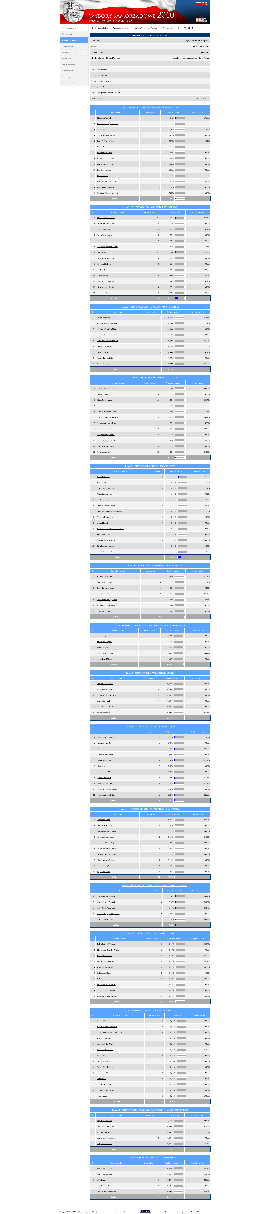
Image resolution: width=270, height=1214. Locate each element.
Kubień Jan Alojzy (104, 293)
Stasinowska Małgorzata (105, 1073)
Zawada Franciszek (104, 317)
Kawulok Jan (101, 482)
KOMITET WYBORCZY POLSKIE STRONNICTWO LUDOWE (154, 207)
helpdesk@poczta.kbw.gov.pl (89, 1212)
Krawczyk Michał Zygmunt (108, 843)
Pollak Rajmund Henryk (106, 944)
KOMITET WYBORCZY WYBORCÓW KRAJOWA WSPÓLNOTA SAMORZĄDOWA (154, 625)
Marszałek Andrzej (104, 118)
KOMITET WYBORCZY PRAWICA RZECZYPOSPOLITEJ (154, 1010)
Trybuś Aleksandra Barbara (107, 411)
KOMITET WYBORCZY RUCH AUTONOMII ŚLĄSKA (154, 726)
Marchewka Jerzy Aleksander (107, 341)
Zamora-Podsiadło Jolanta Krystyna (110, 511)
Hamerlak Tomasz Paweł (106, 258)
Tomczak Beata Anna (104, 346)
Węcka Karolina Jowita (105, 707)
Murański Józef (102, 523)
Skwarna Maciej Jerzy (105, 264)
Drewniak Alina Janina (105, 684)
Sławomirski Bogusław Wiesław (108, 950)
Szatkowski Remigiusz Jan (106, 1138)
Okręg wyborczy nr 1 (171, 28)
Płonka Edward (103, 275)
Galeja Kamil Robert (104, 1144)
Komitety (65, 52)
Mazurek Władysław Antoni (108, 440)
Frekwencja (66, 77)
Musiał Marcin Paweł (105, 754)
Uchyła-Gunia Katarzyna (106, 896)
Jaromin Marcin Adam (105, 689)
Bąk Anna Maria (103, 979)
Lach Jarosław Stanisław (105, 594)
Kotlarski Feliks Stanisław (106, 576)
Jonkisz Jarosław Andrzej (106, 135)
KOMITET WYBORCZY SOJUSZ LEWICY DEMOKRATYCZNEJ (154, 107)
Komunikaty (66, 58)
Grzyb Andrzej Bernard (106, 287)
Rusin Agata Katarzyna (105, 187)
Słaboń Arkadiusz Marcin (106, 985)
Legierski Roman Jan (104, 1121)
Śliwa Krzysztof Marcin (105, 546)
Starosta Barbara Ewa (104, 701)
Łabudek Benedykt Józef (106, 1090)
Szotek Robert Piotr (105, 772)
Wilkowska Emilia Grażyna (107, 848)
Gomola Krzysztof (104, 778)
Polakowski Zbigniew (105, 164)
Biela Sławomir (103, 766)
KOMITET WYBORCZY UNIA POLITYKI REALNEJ (154, 673)
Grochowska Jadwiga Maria (107, 600)
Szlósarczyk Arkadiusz (105, 1168)
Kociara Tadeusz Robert (105, 358)
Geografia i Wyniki (69, 40)
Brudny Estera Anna (104, 153)
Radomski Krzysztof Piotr (106, 181)
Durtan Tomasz (102, 176)
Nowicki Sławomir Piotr (105, 552)
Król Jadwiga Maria (104, 1061)
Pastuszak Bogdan (104, 866)
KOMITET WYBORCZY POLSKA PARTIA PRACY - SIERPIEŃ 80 (154, 307)
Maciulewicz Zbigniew (105, 653)
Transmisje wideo (68, 64)
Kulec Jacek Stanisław (105, 400)
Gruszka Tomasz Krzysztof (106, 540)
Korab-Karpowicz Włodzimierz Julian (110, 529)
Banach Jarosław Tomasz (106, 147)
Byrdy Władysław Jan (105, 235)
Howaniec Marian (103, 611)
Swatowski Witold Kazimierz (107, 193)
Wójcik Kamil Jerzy (104, 1084)
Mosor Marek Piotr (104, 760)
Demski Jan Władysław (105, 1067)
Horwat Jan (102, 749)
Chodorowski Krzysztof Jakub (108, 500)
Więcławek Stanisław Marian (107, 329)
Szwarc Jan (101, 129)
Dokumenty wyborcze (70, 83)
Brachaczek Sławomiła (105, 517)
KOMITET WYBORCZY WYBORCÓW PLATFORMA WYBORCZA (155, 809)
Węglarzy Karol (103, 394)
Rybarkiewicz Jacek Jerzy (107, 423)
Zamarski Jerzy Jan (104, 743)
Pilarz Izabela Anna (104, 229)
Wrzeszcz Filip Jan (103, 1132)
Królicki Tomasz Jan (105, 270)
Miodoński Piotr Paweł (105, 1126)
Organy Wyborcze (68, 46)
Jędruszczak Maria (104, 973)
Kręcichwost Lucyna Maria (107, 388)
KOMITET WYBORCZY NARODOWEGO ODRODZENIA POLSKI (155, 1158)
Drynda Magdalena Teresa (107, 854)
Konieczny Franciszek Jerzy (108, 247)
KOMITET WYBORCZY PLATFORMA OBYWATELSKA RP (154, 378)
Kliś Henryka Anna (104, 170)
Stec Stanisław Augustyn (106, 281)
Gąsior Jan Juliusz (104, 872)
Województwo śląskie (121, 28)
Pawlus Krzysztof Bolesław (106, 636)
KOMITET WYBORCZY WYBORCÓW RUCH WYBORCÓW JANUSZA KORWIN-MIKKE (155, 1110)
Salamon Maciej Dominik (106, 902)
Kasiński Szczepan (103, 364)
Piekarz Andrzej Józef (105, 429)
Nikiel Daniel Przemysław (106, 908)
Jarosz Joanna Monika (105, 919)
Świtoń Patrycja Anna (104, 1174)
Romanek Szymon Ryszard (107, 996)
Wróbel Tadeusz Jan (104, 1038)
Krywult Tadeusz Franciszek (107, 323)
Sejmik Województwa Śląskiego (146, 28)
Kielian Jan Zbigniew (104, 642)
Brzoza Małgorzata (104, 712)
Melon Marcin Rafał (105, 783)
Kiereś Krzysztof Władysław (108, 417)
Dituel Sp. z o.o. (130, 1212)
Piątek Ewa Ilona (104, 820)
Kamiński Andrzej (103, 477)
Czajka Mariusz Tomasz (106, 860)
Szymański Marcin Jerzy (106, 837)
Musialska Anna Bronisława (107, 961)
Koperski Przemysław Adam (107, 124)
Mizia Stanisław (102, 1096)
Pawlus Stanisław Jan (104, 494)
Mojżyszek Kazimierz (105, 1050)
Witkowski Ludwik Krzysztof (107, 605)
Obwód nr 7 (188, 28)
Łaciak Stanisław (104, 406)
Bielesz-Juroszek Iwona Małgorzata (109, 1032)
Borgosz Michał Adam (105, 1044)
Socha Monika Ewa (104, 534)
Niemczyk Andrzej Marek (107, 831)
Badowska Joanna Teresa (106, 241)
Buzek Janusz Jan (104, 452)
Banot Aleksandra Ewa (105, 141)
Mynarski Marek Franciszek (107, 1027)
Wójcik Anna (101, 1180)
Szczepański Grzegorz (106, 737)
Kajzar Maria (101, 1055)
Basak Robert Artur (104, 352)
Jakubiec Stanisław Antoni (106, 505)
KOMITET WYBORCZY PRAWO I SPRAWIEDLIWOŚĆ (154, 466)
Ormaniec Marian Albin (106, 218)
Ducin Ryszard (103, 252)
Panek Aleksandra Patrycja (106, 1191)
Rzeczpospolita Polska (100, 28)
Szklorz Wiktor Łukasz (106, 446)
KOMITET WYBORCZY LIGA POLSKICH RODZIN (154, 933)
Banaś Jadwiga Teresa (104, 582)
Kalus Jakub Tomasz (104, 956)
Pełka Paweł (101, 1079)
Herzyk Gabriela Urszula (106, 158)
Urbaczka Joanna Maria (105, 967)
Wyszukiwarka (67, 34)
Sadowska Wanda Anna (105, 588)
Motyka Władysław (104, 1021)
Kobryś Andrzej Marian (106, 435)
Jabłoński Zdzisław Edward (107, 789)
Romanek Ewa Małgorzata (106, 695)
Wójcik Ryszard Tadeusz (106, 223)
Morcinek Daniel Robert (106, 795)
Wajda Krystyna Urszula (106, 825)
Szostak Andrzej (103, 647)
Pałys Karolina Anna (104, 1186)
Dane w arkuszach (68, 71)
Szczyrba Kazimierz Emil (106, 990)
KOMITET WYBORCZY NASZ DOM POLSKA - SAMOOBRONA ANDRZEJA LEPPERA (155, 886)
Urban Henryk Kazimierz (106, 488)
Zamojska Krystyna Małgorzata (108, 914)
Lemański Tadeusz (103, 335)
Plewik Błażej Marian (104, 659)
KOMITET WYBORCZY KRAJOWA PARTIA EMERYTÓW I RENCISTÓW (154, 566)
